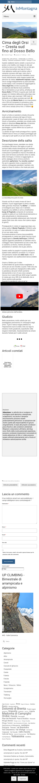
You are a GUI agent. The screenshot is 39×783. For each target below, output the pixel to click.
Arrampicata (8, 659)
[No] (36, 774)
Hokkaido (21, 711)
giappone (4, 711)
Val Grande (14, 732)
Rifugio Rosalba (26, 721)
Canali (6, 663)
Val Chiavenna (8, 730)
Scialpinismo (8, 688)
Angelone (12, 704)
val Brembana (23, 727)
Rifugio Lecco (17, 721)
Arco (18, 704)
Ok (14, 778)
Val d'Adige (20, 730)
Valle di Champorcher (20, 734)
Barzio (5, 706)
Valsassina (17, 736)
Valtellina (28, 737)
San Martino (31, 723)
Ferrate (6, 679)
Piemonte (32, 718)
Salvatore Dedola (10, 756)
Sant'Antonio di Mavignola (11, 725)
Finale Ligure (31, 709)
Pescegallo (21, 716)
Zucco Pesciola (6, 739)
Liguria (32, 711)
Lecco (26, 711)
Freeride (6, 682)
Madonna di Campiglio (16, 714)
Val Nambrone (6, 737)
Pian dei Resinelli (9, 719)
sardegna (25, 725)
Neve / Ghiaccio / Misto (12, 685)
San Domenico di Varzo (20, 723)
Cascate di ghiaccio (11, 666)
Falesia (6, 676)
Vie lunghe (7, 698)
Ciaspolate (7, 669)
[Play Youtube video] (19, 296)
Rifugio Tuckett (7, 723)
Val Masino (31, 734)
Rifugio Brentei (7, 721)
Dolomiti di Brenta (14, 709)
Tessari (13, 727)
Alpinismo (7, 653)
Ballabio (32, 704)
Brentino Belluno (13, 706)
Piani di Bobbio (23, 719)
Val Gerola (29, 730)
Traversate (7, 692)
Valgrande (5, 732)
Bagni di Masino (25, 704)
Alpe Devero (5, 704)
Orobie (6, 716)
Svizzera (5, 727)
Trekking (7, 695)
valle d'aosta (24, 732)
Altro (5, 656)
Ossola (14, 716)
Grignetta (12, 711)
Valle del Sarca (7, 734)
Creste (6, 672)
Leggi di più (22, 778)
